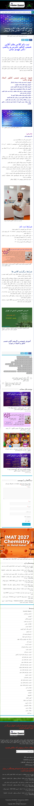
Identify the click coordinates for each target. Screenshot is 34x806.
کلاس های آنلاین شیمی (27, 365)
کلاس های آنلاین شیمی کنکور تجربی (25, 369)
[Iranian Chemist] (17, 4)
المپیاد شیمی (28, 626)
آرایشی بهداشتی (27, 613)
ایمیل (29, 506)
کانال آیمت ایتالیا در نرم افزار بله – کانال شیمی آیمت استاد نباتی (16, 12)
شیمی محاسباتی (27, 677)
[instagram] (20, 802)
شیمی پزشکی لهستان (26, 647)
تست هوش (28, 631)
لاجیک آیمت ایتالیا (27, 700)
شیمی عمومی (28, 675)
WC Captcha (28, 516)
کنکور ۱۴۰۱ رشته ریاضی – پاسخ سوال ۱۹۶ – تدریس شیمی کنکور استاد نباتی (19, 408)
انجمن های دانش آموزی (26, 629)
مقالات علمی (28, 710)
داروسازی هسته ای (27, 634)
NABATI (26, 800)
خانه (30, 24)
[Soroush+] (18, 802)
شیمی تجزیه (28, 649)
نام (29, 501)
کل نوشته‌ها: (31, 764)
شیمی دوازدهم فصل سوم (25, 672)
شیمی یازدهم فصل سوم (25, 685)
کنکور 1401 (29, 373)
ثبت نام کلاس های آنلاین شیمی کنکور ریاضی (23, 364)
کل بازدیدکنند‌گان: (29, 762)
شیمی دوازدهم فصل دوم (25, 669)
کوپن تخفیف (28, 697)
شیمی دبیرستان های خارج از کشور (23, 654)
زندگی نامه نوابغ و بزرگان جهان (24, 639)
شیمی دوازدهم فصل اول (25, 664)
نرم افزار (29, 713)
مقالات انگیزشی (27, 705)
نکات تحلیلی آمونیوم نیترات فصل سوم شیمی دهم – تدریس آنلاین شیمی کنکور (13, 383)
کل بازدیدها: (31, 759)
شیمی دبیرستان (27, 652)
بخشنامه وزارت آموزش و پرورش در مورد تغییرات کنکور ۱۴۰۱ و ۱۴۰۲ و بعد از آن (18, 449)
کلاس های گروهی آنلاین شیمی (10, 371)
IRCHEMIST (14, 800)
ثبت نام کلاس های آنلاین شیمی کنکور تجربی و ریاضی (22, 362)
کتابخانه (29, 692)
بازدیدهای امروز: (30, 757)
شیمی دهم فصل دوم (26, 659)
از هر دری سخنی (27, 621)
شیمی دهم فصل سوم (26, 662)
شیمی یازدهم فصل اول (26, 680)
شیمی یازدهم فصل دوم (26, 682)
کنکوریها (29, 695)
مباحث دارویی (28, 703)
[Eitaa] (16, 802)
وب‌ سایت (28, 511)
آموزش (26, 24)
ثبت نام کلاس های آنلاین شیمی (23, 356)
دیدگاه (29, 487)
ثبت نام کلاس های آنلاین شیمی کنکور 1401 (24, 360)
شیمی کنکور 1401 (9, 364)
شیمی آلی (29, 641)
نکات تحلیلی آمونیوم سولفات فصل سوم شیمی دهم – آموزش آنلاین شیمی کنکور (20, 378)
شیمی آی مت (28, 644)
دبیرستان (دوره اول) (26, 636)
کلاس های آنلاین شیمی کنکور (15, 365)
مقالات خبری (28, 708)
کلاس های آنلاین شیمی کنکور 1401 (25, 367)
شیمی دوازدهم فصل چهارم (25, 667)
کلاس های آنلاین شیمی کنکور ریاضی (25, 371)
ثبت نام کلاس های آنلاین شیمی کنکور (25, 358)
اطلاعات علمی (28, 624)
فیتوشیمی (29, 690)
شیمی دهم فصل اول (26, 657)
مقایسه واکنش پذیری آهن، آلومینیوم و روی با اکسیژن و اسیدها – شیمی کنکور (19, 470)
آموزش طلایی (28, 618)
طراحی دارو (28, 687)
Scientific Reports (27, 611)
